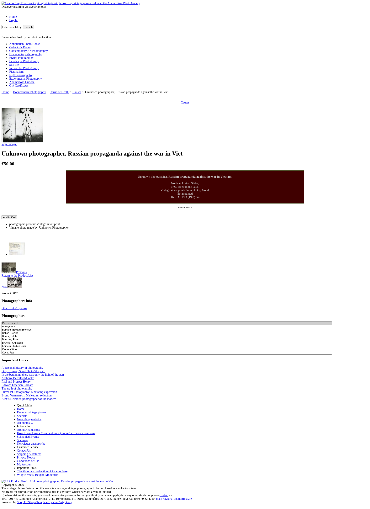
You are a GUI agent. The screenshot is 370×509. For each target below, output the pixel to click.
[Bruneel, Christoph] (167, 343)
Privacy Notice (26, 457)
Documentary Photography (29, 92)
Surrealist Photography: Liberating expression (29, 392)
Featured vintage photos (31, 412)
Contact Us (24, 450)
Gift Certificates (19, 85)
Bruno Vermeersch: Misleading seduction (27, 395)
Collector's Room (19, 47)
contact (164, 495)
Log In (13, 20)
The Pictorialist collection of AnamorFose (42, 471)
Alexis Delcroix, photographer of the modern (29, 398)
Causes (76, 92)
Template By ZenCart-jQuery (54, 502)
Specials (22, 415)
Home (13, 16)
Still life (14, 64)
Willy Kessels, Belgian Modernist (37, 474)
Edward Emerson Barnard (17, 385)
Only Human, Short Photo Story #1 (23, 371)
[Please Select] (167, 323)
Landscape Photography (24, 61)
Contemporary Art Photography (28, 50)
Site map (22, 440)
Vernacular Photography (24, 68)
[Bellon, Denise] (167, 333)
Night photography (20, 75)
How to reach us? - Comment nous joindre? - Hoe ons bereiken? (56, 433)
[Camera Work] (167, 349)
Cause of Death (59, 92)
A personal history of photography (22, 367)
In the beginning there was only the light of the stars (33, 374)
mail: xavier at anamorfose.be (174, 498)
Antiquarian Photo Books (24, 43)
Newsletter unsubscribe (31, 443)
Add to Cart (9, 217)
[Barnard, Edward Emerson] (167, 329)
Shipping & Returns (29, 454)
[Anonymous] (167, 326)
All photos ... (25, 422)
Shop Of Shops (26, 502)
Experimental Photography (25, 78)
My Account (24, 464)
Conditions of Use (28, 461)
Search (29, 27)
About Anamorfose (28, 429)
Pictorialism (16, 71)
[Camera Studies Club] (167, 346)
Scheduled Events (28, 436)
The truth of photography (17, 388)
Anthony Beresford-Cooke (18, 378)
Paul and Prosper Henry (16, 381)
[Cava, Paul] (167, 352)
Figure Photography (21, 57)
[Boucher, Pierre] (167, 339)
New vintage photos (29, 419)
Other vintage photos (14, 308)
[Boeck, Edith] (167, 336)
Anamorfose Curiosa (21, 82)
